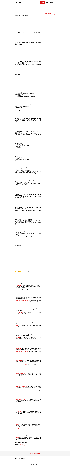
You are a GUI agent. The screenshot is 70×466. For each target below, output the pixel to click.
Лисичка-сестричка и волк (20, 277)
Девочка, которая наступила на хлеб (49, 14)
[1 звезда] (15, 271)
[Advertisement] (22, 24)
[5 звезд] (20, 271)
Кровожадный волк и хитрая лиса (21, 399)
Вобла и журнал (46, 16)
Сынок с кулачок (46, 15)
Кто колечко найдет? (21, 445)
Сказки (18, 2)
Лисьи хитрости (18, 296)
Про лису (17, 325)
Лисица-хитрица (18, 348)
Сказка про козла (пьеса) (19, 312)
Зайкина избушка (18, 411)
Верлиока (17, 437)
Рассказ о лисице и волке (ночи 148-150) (22, 364)
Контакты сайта (31, 458)
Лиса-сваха (21, 444)
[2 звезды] (17, 271)
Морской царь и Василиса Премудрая (21, 386)
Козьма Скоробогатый (19, 285)
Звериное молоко (18, 415)
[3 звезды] (18, 271)
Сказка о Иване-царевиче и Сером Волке (22, 351)
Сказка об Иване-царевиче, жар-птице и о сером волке (24, 428)
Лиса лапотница (18, 321)
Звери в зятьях (18, 337)
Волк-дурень (18, 390)
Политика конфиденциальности (20, 458)
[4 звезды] (19, 271)
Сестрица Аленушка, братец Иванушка (22, 300)
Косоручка (17, 340)
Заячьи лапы (17, 424)
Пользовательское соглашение (35, 453)
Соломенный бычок (19, 360)
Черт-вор (17, 403)
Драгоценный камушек (47, 13)
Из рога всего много (19, 289)
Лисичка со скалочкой (19, 308)
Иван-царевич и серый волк (20, 373)
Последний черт (18, 377)
